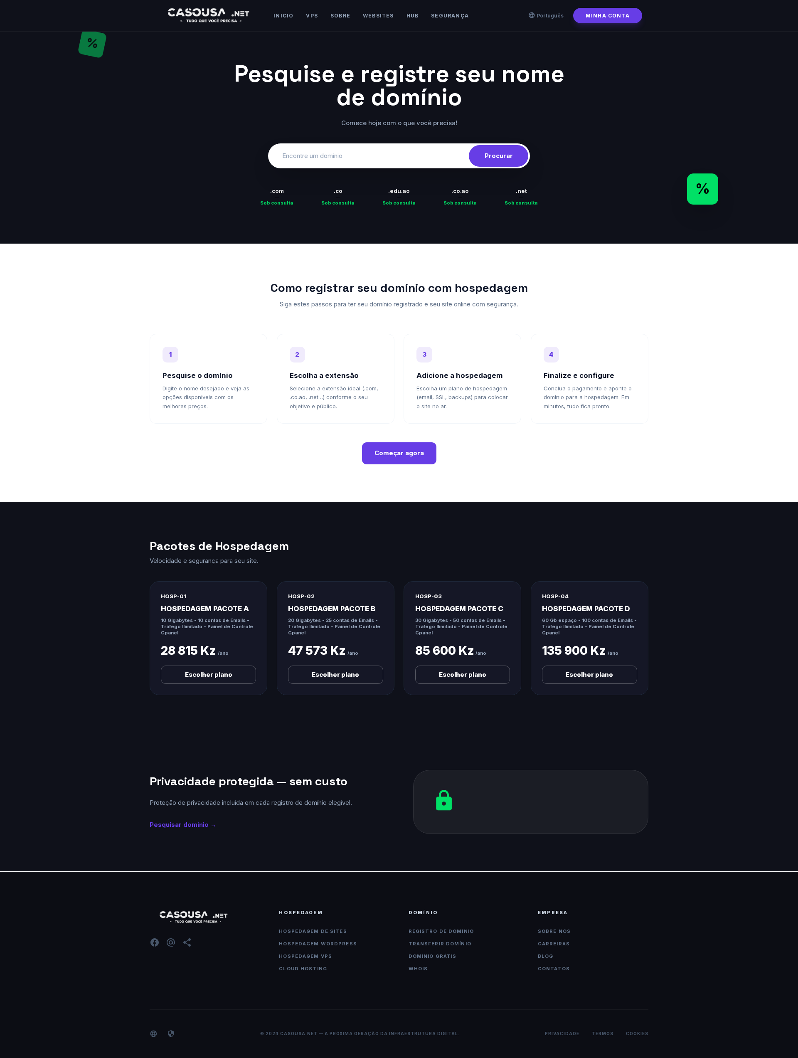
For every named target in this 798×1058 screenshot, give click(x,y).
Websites (378, 15)
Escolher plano (208, 674)
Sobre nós (554, 931)
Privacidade (562, 1033)
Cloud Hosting (303, 969)
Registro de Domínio (441, 931)
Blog (546, 956)
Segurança (450, 15)
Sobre (340, 15)
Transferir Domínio (440, 944)
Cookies (637, 1033)
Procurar (499, 156)
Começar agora (399, 453)
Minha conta (608, 15)
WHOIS (418, 969)
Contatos (554, 969)
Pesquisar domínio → (183, 825)
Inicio (283, 15)
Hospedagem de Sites (313, 931)
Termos (602, 1033)
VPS (312, 15)
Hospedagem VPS (305, 956)
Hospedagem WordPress (318, 944)
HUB (412, 15)
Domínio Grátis (433, 956)
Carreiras (554, 944)
